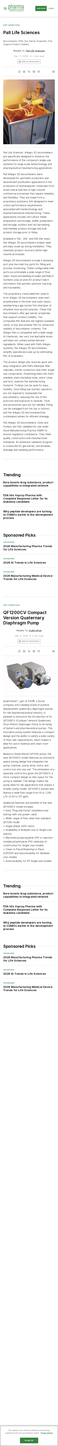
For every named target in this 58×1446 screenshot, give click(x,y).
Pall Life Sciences (35, 50)
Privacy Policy (47, 1433)
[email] (38, 71)
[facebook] (19, 71)
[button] (5, 8)
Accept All (29, 1440)
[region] (29, 1436)
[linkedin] (24, 71)
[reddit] (34, 71)
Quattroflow (35, 630)
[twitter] (29, 71)
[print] (53, 71)
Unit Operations (11, 25)
